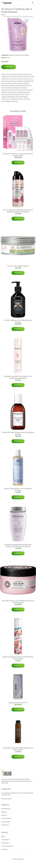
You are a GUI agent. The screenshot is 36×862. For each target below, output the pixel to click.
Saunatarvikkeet (6, 818)
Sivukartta (4, 849)
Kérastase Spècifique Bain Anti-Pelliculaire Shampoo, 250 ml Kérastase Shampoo (18, 545)
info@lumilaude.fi (6, 799)
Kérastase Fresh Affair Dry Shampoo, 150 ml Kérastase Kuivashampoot (18, 377)
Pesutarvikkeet (5, 809)
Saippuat (12, 55)
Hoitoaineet (25, 55)
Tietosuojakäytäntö (7, 846)
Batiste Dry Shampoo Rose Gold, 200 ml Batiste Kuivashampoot (18, 658)
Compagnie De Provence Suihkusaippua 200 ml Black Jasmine (18, 749)
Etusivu (3, 14)
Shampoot (18, 55)
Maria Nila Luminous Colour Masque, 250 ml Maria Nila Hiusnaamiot (18, 601)
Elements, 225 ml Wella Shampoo (18, 266)
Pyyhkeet (4, 812)
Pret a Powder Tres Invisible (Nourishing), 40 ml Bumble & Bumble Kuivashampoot (18, 211)
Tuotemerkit (5, 825)
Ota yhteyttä (5, 839)
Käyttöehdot (5, 843)
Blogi (2, 836)
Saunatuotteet (5, 822)
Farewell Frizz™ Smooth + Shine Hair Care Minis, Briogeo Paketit (18, 154)
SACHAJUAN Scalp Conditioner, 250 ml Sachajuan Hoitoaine (18, 433)
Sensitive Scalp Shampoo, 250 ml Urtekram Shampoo (18, 489)
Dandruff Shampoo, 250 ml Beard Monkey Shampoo (18, 321)
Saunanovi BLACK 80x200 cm (18, 703)
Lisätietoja (8, 67)
